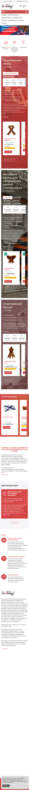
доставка (8, 47)
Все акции (14, 522)
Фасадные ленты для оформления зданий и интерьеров (12, 181)
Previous (24, 486)
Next (26, 486)
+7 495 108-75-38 (7, 1)
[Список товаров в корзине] (23, 7)
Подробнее (5, 116)
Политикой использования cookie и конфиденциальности (15, 782)
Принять (6, 785)
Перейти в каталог (8, 159)
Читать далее (4, 474)
